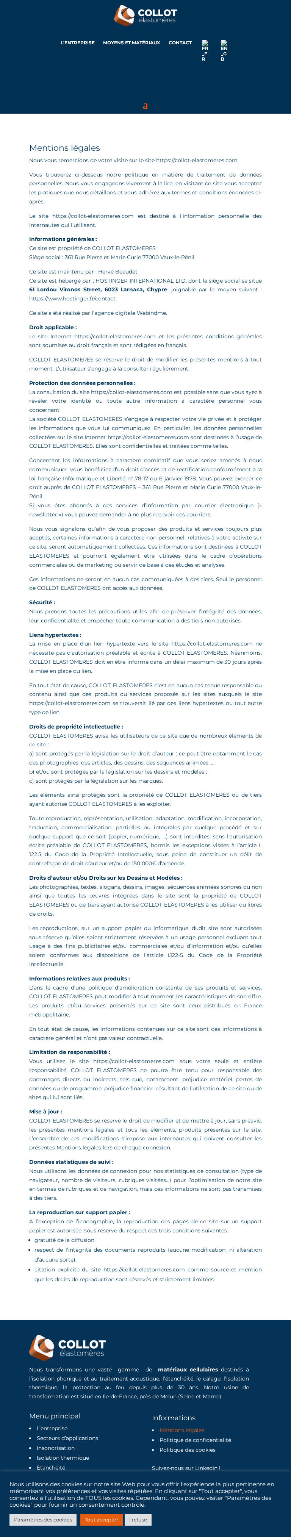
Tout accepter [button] (101, 1520)
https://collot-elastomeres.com (93, 216)
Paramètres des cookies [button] (43, 1520)
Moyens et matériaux (131, 42)
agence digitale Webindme (130, 313)
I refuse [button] (138, 1520)
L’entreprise (78, 42)
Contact (180, 42)
